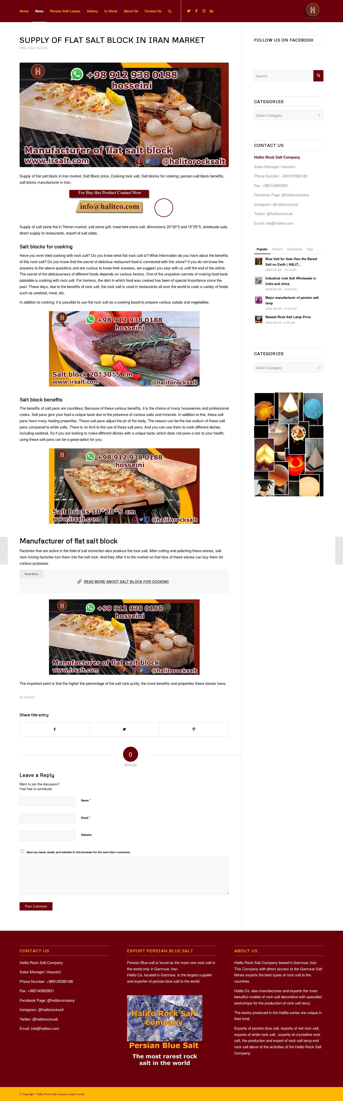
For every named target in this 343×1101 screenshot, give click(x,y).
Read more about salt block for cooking (126, 581)
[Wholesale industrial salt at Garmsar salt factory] (4, 550)
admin (29, 697)
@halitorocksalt (285, 204)
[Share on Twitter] (124, 729)
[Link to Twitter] (189, 11)
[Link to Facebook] (196, 11)
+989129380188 (294, 175)
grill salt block (33, 48)
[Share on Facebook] (54, 729)
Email (85, 817)
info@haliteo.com (279, 223)
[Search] (170, 11)
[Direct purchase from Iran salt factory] (339, 550)
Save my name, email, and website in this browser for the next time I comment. (79, 852)
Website (86, 835)
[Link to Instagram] (204, 11)
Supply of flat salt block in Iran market (112, 39)
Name (86, 800)
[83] (124, 115)
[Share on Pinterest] (193, 729)
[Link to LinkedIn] (211, 11)
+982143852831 (275, 185)
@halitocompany (295, 194)
